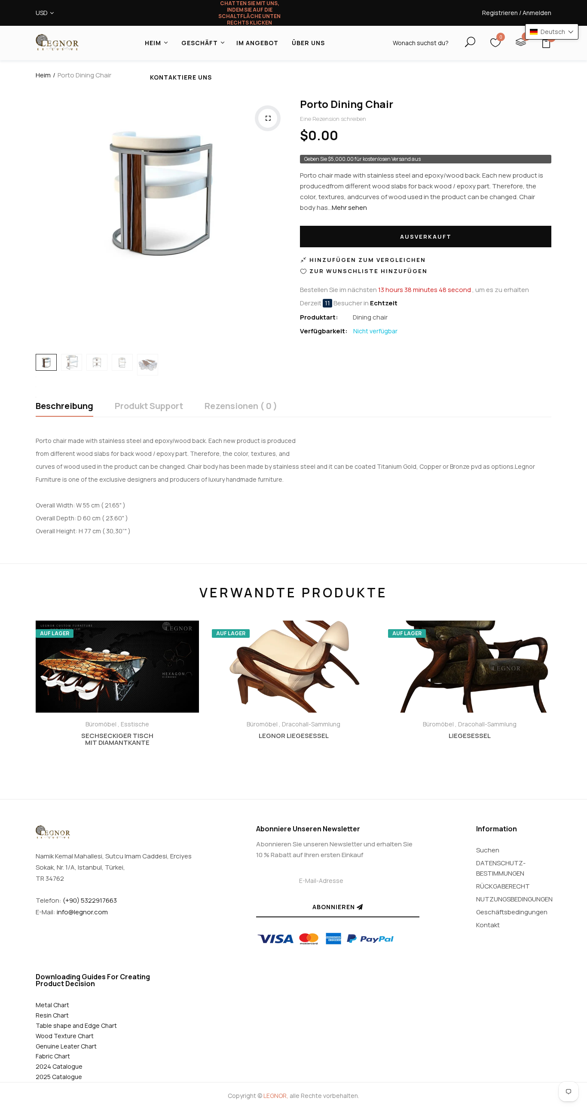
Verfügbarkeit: (324, 331)
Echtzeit (383, 303)
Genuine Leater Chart (66, 1046)
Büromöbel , (103, 724)
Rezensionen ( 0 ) (241, 407)
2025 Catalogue (59, 1077)
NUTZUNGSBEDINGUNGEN (514, 899)
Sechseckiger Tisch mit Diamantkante (117, 739)
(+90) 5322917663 (90, 900)
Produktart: (319, 317)
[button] (552, 31)
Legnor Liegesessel (294, 735)
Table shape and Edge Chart (76, 1025)
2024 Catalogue (59, 1066)
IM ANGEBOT (257, 43)
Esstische (135, 724)
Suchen (487, 850)
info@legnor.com (82, 911)
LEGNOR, (275, 1096)
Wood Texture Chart (65, 1036)
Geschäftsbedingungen (511, 911)
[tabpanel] (117, 697)
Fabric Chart (53, 1056)
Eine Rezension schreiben (333, 119)
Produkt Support (149, 407)
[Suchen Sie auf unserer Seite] (462, 42)
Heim (43, 75)
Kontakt (488, 924)
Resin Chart (52, 1015)
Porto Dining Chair (346, 104)
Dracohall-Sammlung (311, 724)
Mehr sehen (349, 207)
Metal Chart (52, 1005)
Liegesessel (470, 735)
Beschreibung (64, 407)
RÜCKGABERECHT (503, 886)
